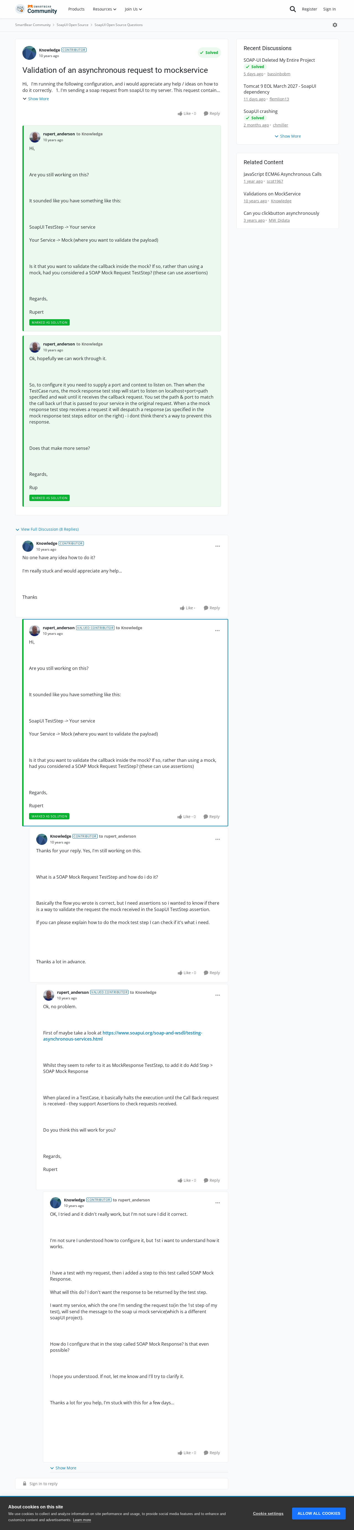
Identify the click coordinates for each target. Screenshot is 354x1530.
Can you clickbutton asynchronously (281, 213)
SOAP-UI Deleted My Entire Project (279, 60)
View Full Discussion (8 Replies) (50, 529)
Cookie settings (268, 1513)
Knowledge (49, 50)
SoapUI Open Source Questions (119, 24)
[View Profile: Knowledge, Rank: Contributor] (29, 53)
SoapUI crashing (261, 111)
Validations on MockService (272, 194)
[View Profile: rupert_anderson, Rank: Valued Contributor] (34, 630)
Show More (38, 98)
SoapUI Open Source (72, 24)
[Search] (293, 9)
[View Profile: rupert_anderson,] (34, 137)
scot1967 (275, 181)
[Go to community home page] (36, 9)
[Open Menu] (335, 25)
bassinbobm (278, 73)
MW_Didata (279, 220)
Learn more (82, 1520)
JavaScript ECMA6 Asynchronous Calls (283, 174)
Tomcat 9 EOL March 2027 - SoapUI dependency (280, 89)
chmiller (280, 125)
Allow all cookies (319, 1513)
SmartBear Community (33, 24)
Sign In (329, 9)
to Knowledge (89, 133)
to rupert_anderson (117, 836)
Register (309, 9)
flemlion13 (279, 99)
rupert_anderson (59, 133)
